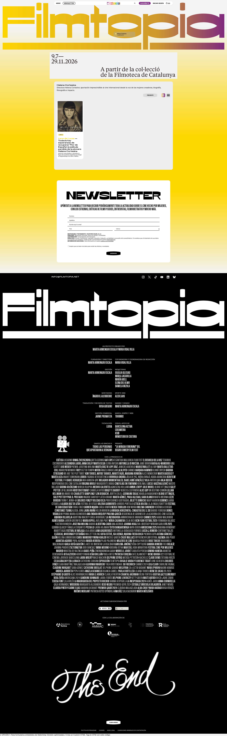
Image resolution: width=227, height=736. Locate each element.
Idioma (118, 229)
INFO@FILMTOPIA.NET (65, 277)
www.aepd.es (111, 239)
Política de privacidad (88, 730)
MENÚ (58, 3)
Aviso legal (111, 730)
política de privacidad (107, 241)
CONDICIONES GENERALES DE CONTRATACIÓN (132, 730)
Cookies (101, 730)
